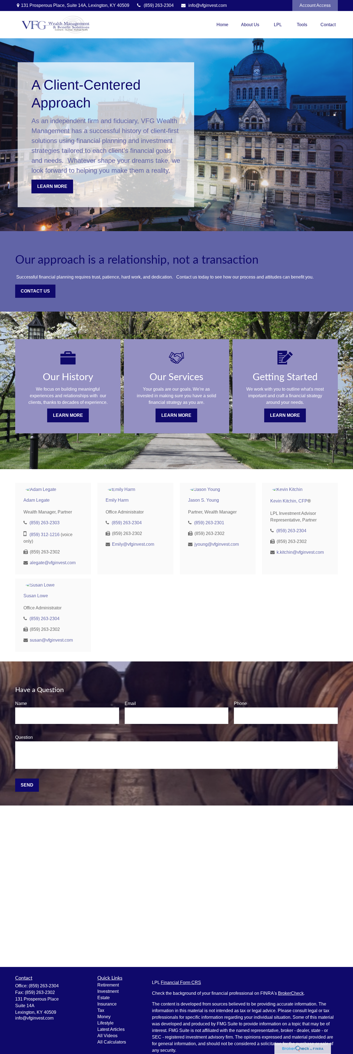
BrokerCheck (291, 993)
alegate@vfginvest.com (53, 562)
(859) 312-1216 (45, 534)
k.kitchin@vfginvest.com (300, 552)
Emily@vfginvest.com (133, 544)
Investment (108, 991)
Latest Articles (111, 1029)
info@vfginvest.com (207, 5)
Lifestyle (105, 1023)
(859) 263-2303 (45, 522)
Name (21, 703)
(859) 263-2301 (209, 522)
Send (27, 785)
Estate (103, 997)
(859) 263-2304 (159, 5)
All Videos (107, 1035)
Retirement (108, 985)
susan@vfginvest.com (51, 640)
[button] (222, 24)
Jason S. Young (203, 500)
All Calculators (111, 1042)
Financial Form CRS (181, 982)
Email (130, 703)
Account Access (315, 5)
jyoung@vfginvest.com (216, 544)
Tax (100, 1010)
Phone (240, 703)
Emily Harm (117, 500)
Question (24, 737)
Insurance (107, 1004)
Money (104, 1016)
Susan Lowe (35, 595)
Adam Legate (36, 500)
